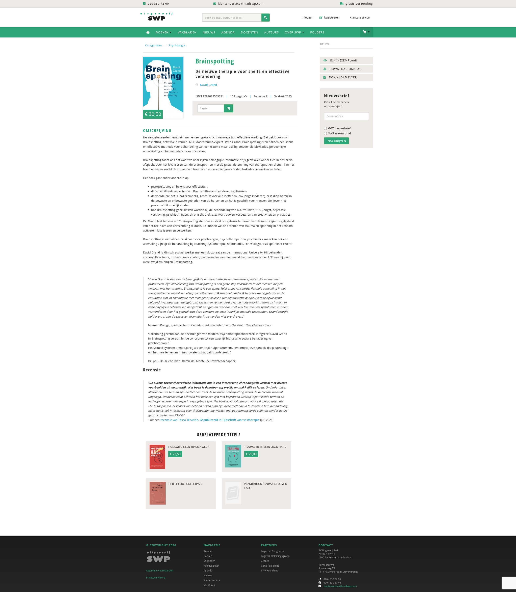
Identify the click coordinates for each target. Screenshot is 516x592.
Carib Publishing (270, 565)
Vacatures (209, 585)
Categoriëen (153, 45)
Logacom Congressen (273, 551)
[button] (366, 32)
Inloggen (307, 17)
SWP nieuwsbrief (339, 133)
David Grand (208, 85)
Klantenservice (359, 17)
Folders (317, 32)
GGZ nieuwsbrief (339, 128)
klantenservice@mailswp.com (340, 586)
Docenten (249, 32)
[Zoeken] (265, 18)
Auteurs (271, 32)
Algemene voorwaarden (159, 570)
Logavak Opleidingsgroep (275, 556)
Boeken (208, 556)
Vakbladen (187, 32)
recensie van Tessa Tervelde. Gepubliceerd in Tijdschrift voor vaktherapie (210, 420)
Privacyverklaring (155, 577)
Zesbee (265, 560)
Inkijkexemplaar (343, 60)
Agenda (228, 32)
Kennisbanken (211, 565)
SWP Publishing (269, 570)
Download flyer (342, 77)
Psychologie (177, 45)
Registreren (331, 17)
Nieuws (209, 32)
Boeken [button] (163, 32)
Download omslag (345, 69)
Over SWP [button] (293, 32)
